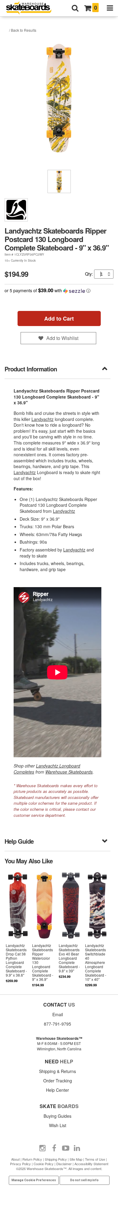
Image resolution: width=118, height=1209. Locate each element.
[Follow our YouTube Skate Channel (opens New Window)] (65, 1148)
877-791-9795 (57, 1024)
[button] (59, 290)
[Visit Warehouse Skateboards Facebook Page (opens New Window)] (54, 1148)
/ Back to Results (22, 30)
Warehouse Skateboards (69, 772)
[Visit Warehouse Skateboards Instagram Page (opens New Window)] (42, 1148)
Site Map (76, 1159)
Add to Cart (59, 318)
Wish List (57, 1125)
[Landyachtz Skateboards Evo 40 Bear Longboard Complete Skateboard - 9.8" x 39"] (70, 929)
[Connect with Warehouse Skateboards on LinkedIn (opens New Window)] (77, 1148)
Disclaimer (64, 1163)
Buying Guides (57, 1116)
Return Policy (32, 1159)
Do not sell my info (84, 1180)
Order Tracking (57, 1081)
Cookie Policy (44, 1163)
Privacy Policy (20, 1163)
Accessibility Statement (91, 1163)
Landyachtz (42, 419)
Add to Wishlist (62, 338)
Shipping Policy (56, 1159)
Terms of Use (95, 1159)
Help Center (57, 1090)
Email (57, 1014)
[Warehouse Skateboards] (31, 8)
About (15, 1159)
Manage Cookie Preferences (33, 1180)
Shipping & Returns (57, 1071)
